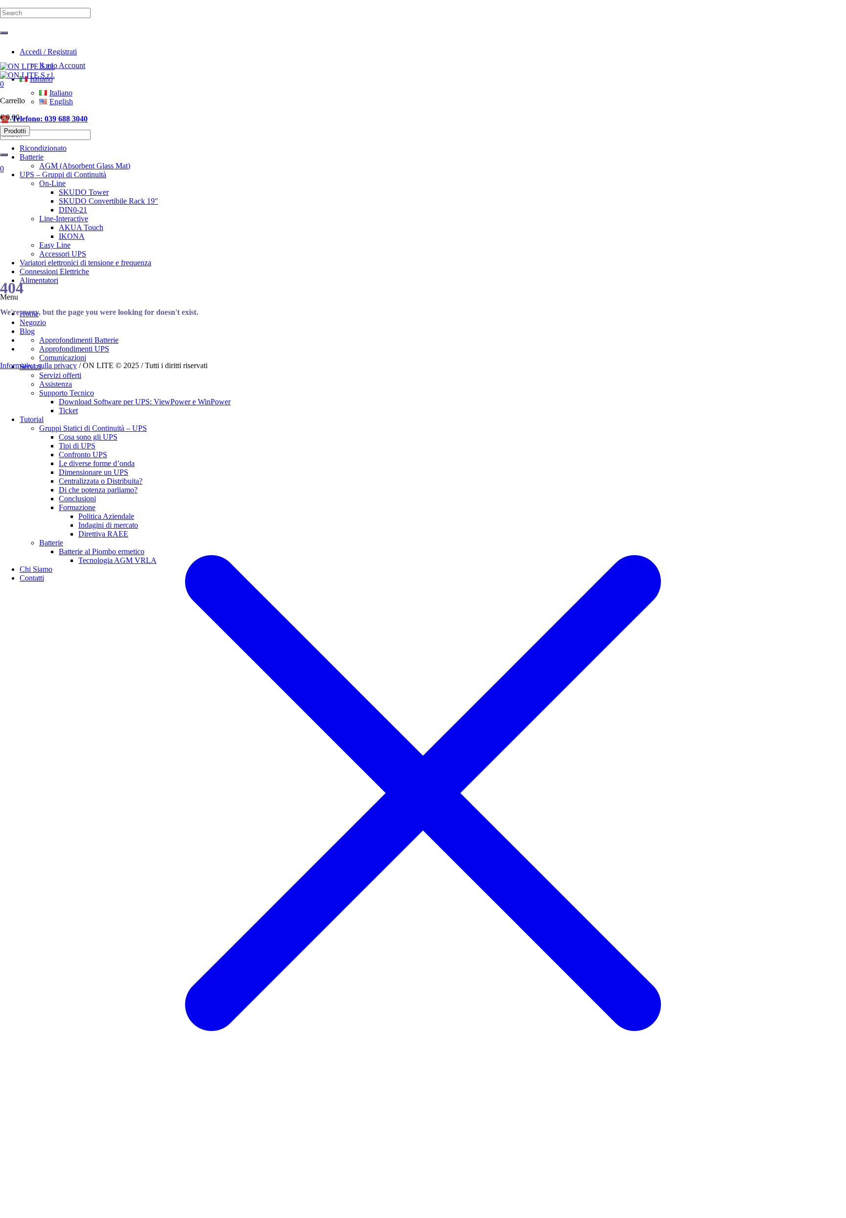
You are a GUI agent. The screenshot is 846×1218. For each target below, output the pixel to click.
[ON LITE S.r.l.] (27, 70)
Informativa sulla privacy (38, 365)
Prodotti (15, 131)
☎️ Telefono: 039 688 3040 (44, 119)
